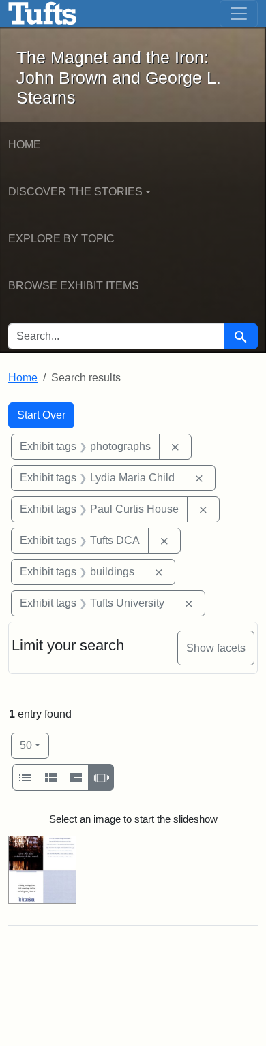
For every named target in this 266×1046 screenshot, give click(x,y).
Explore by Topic (61, 238)
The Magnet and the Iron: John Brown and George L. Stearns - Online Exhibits (42, 14)
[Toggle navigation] (239, 13)
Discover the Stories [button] (75, 191)
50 (34, 745)
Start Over (41, 415)
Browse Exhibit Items (73, 285)
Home (24, 144)
